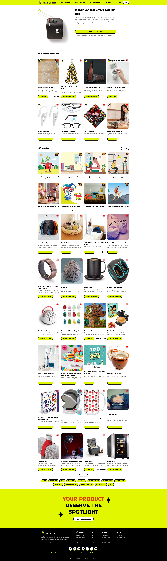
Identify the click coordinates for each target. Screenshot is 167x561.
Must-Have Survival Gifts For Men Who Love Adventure (118, 207)
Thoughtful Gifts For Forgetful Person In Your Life (95, 177)
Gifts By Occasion (80, 2)
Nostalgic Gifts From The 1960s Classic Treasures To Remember (95, 207)
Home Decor (58, 484)
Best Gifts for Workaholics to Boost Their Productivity (118, 177)
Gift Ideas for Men (80, 535)
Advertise (104, 540)
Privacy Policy (120, 535)
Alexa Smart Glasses (68, 131)
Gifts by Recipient (66, 2)
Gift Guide (108, 2)
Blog (77, 542)
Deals (93, 542)
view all (125, 148)
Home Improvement (71, 484)
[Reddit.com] (87, 548)
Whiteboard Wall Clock (45, 87)
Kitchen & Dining (100, 484)
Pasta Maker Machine (114, 131)
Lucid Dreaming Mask (45, 243)
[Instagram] (91, 548)
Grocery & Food (107, 481)
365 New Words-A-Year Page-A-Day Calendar (48, 418)
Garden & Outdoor (94, 481)
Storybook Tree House (91, 331)
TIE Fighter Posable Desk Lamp (71, 462)
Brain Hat (64, 287)
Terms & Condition (121, 540)
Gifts (93, 540)
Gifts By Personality (95, 2)
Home (44, 481)
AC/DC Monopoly (89, 131)
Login (126, 2)
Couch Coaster (42, 462)
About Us (94, 535)
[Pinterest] (79, 548)
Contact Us (105, 535)
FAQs (93, 537)
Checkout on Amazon (45, 252)
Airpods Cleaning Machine (116, 87)
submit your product (83, 519)
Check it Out (66, 252)
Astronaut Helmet (67, 418)
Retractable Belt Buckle (92, 87)
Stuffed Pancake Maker (115, 331)
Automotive (53, 481)
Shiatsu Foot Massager (115, 287)
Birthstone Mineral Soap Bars (71, 331)
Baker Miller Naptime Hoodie (117, 243)
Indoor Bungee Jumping (46, 374)
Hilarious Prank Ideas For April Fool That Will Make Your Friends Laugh (72, 208)
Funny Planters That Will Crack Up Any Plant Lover (48, 177)
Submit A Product (106, 537)
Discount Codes (106, 542)
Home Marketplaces (86, 484)
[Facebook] (70, 548)
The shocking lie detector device (48, 331)
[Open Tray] (39, 9)
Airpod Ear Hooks (43, 131)
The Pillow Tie (112, 414)
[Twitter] (74, 548)
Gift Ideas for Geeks (80, 540)
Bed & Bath (71, 481)
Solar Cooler (88, 462)
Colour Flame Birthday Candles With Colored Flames (71, 374)
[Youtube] (96, 548)
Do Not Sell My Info (121, 537)
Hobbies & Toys (120, 481)
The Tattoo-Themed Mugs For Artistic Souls (72, 177)
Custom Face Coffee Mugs (92, 418)
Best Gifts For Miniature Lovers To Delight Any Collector (48, 207)
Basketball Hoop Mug (114, 374)
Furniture (81, 481)
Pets (111, 484)
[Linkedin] (83, 548)
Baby (62, 481)
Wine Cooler (111, 462)
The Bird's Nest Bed (67, 243)
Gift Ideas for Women (80, 537)
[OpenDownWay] (39, 60)
